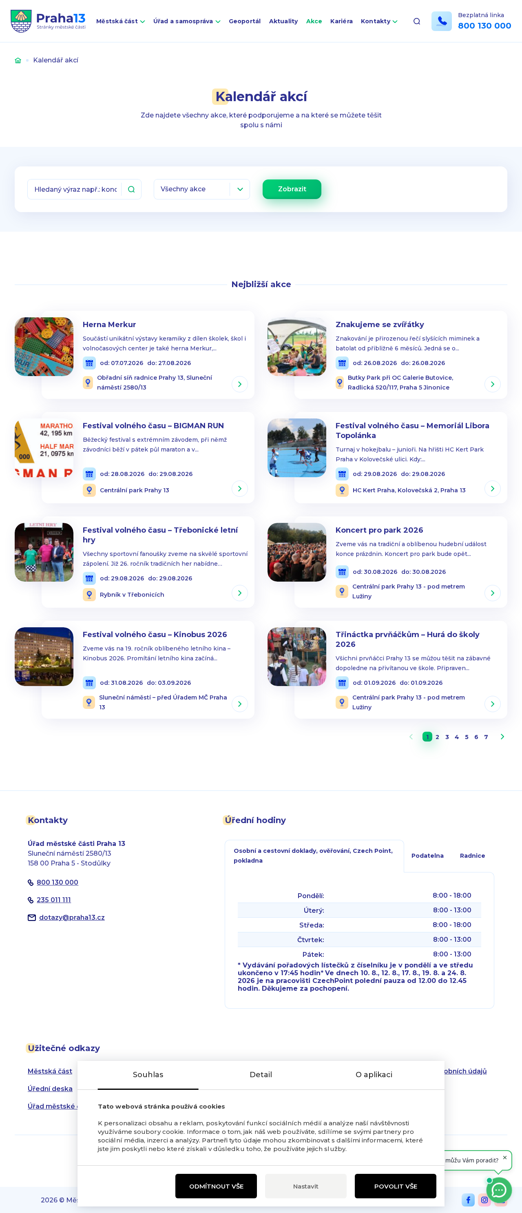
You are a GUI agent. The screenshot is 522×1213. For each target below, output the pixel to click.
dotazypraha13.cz (72, 917)
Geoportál (245, 21)
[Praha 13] (48, 21)
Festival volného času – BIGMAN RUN (153, 425)
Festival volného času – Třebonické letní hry (160, 535)
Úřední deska (50, 1089)
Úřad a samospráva (183, 21)
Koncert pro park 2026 (379, 530)
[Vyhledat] (131, 189)
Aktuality (283, 21)
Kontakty (375, 21)
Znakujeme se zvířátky (380, 324)
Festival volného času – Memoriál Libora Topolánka (412, 430)
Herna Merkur (109, 324)
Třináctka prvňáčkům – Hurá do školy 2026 (408, 639)
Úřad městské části (60, 1106)
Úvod (18, 60)
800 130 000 (484, 26)
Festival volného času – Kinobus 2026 (155, 634)
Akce (314, 21)
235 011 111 (54, 900)
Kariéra (341, 21)
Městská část (117, 21)
